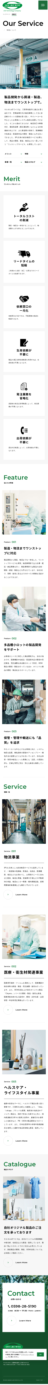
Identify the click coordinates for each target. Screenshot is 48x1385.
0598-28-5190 (23, 1306)
